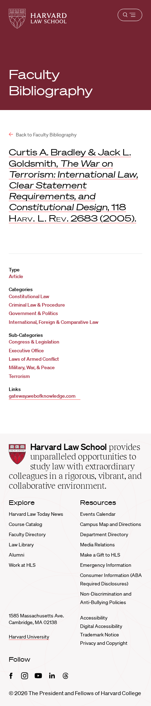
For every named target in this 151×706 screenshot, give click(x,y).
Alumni (16, 555)
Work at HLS (22, 565)
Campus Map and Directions (110, 524)
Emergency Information (105, 565)
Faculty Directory (27, 534)
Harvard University (29, 637)
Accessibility (93, 618)
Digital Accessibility (101, 626)
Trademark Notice (99, 634)
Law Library (21, 544)
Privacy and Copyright (103, 643)
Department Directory (104, 534)
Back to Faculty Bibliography (46, 134)
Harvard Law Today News (36, 514)
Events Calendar (98, 514)
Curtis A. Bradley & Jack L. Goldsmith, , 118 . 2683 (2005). (73, 185)
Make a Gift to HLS (100, 555)
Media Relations (97, 544)
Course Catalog (25, 524)
